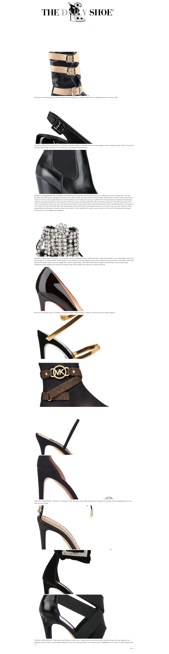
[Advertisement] (84, 38)
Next (132, 648)
